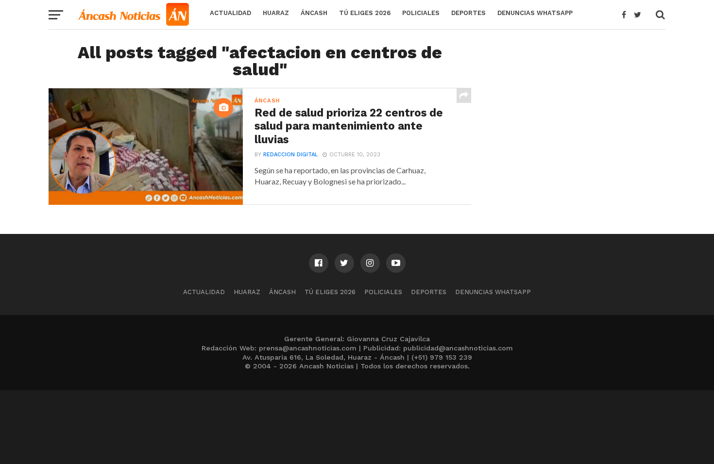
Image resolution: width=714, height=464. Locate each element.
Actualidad (230, 13)
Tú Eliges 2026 (365, 13)
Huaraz (276, 13)
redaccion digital (290, 154)
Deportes (468, 13)
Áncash (314, 13)
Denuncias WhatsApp (535, 13)
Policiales (421, 13)
